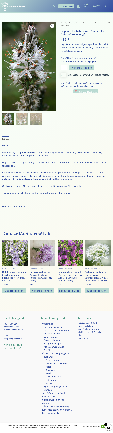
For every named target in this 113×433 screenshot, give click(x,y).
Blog (80, 335)
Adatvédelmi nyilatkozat (88, 329)
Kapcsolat (100, 6)
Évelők (74, 83)
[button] (54, 6)
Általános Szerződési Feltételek (92, 332)
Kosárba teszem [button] (14, 290)
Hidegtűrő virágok (86, 83)
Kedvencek (83, 338)
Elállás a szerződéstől (87, 323)
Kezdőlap (64, 23)
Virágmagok (73, 23)
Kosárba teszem (82, 67)
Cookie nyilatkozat (86, 326)
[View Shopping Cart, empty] (85, 6)
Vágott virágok (76, 86)
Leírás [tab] (5, 139)
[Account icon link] (78, 6)
